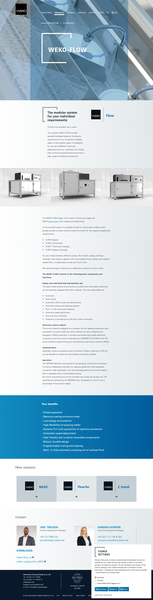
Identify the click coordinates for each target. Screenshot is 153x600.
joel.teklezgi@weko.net (52, 540)
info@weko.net (28, 582)
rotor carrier (53, 221)
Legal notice (80, 596)
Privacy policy (68, 596)
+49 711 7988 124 (49, 536)
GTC (58, 596)
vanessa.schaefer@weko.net (113, 540)
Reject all (124, 589)
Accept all (113, 589)
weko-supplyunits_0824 (30, 561)
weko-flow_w (24, 557)
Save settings (101, 589)
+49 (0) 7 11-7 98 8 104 (110, 536)
